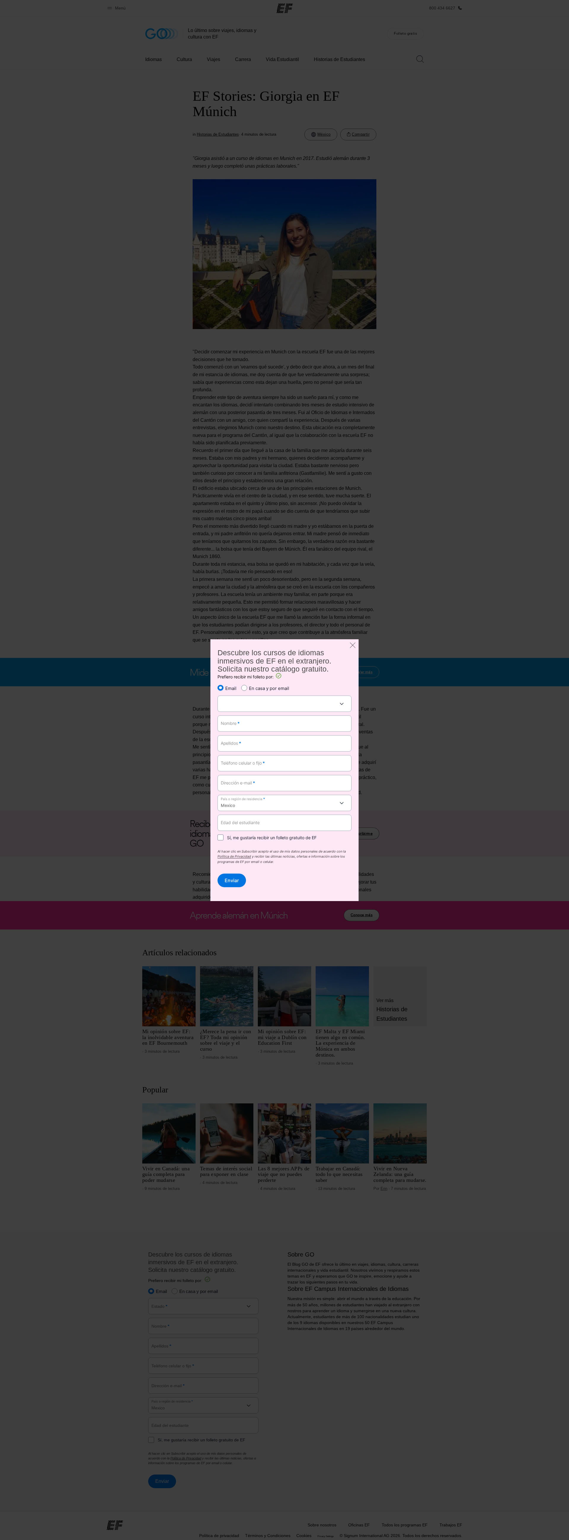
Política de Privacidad (234, 856)
